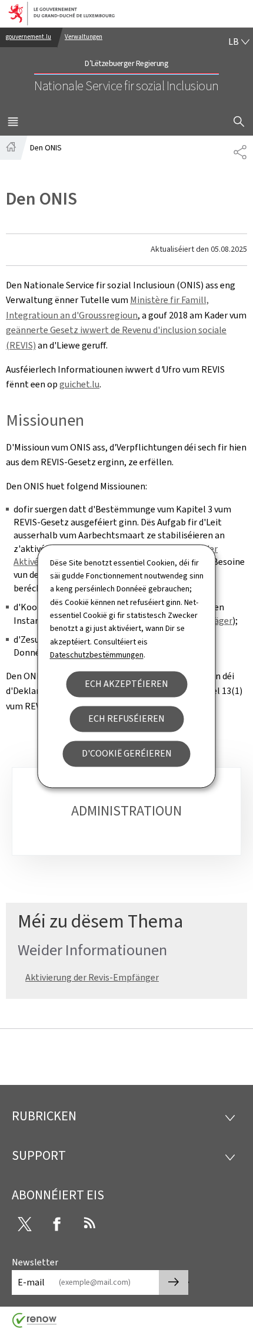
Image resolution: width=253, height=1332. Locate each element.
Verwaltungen (83, 36)
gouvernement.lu (28, 36)
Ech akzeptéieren (126, 683)
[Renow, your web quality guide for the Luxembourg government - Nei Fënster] (35, 1324)
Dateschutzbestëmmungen (97, 655)
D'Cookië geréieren (127, 753)
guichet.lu (79, 384)
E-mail (31, 1282)
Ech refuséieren (126, 718)
